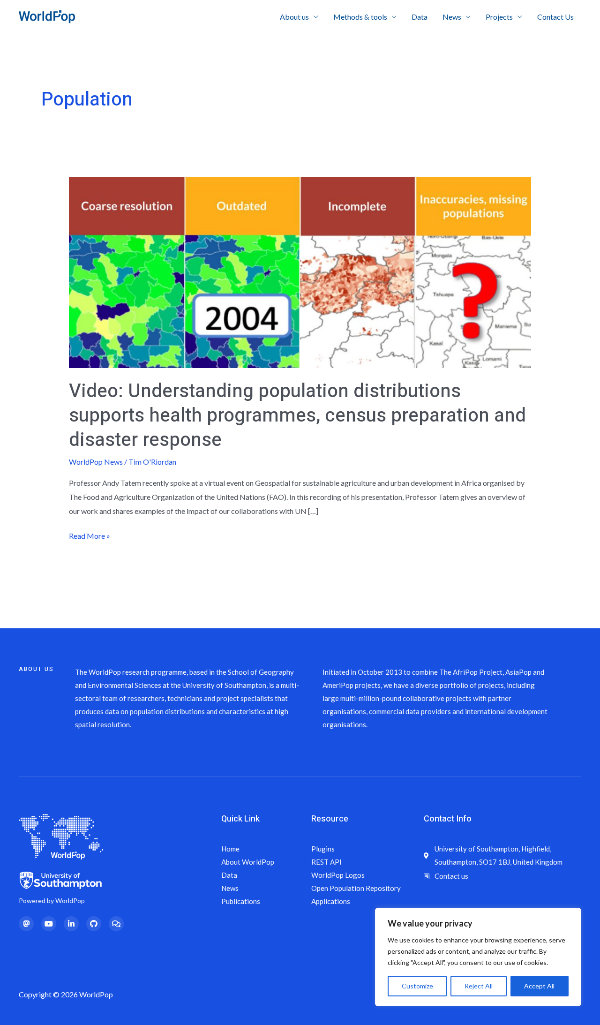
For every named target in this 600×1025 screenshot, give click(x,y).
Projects (499, 16)
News (451, 16)
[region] (478, 957)
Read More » (89, 534)
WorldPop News (96, 461)
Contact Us (555, 16)
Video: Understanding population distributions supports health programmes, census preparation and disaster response (297, 415)
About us (294, 16)
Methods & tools (360, 16)
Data (420, 16)
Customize (417, 986)
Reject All (479, 986)
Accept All (539, 986)
